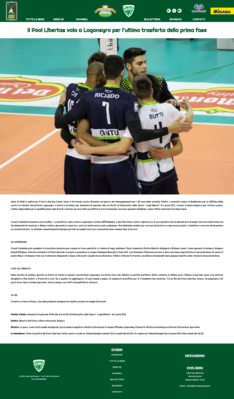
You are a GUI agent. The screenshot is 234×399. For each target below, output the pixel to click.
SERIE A (116, 367)
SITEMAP (117, 349)
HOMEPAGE (117, 354)
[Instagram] (174, 11)
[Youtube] (180, 11)
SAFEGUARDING (195, 355)
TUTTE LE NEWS (35, 19)
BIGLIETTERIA (152, 19)
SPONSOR (175, 19)
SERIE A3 (58, 19)
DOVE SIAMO (195, 367)
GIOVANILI (82, 19)
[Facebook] (169, 11)
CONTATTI (199, 19)
